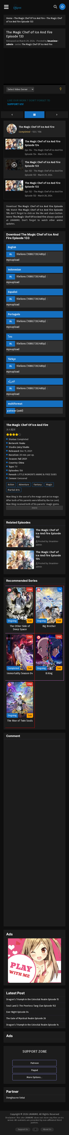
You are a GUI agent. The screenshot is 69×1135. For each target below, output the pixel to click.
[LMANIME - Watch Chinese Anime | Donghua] (17, 9)
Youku (22, 443)
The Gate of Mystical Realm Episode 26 (26, 1018)
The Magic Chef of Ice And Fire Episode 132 (48, 533)
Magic (49, 484)
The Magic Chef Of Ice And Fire (37, 44)
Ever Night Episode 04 (17, 1012)
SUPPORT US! (15, 104)
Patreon (34, 1063)
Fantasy (38, 484)
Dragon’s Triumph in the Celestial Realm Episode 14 (32, 1024)
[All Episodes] (35, 114)
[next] (57, 114)
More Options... (34, 1077)
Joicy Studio (23, 447)
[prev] (12, 114)
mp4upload (12, 259)
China (21, 462)
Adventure (24, 484)
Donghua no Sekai (15, 1097)
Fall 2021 (22, 458)
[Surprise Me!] (62, 7)
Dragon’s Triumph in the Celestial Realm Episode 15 (32, 999)
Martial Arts (14, 490)
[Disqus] (34, 786)
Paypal (34, 1070)
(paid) (20, 410)
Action (11, 484)
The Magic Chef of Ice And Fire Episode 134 (48, 555)
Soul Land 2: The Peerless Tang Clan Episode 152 (31, 1005)
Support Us (23, 1129)
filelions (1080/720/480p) (31, 254)
